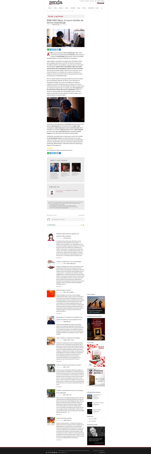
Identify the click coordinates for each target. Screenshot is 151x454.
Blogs (78, 8)
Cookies (80, 450)
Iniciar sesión (81, 215)
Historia (61, 8)
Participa (83, 450)
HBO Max (65, 24)
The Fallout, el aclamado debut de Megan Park (76, 174)
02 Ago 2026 (95, 399)
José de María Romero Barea (69, 263)
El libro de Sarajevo (97, 409)
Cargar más (65, 444)
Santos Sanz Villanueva (68, 292)
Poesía (55, 8)
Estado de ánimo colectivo (63, 290)
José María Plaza (67, 238)
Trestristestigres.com (62, 450)
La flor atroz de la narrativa (64, 418)
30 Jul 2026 (95, 405)
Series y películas (55, 16)
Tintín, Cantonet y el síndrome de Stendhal (68, 338)
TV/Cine (83, 8)
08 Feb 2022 (49, 24)
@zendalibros (75, 190)
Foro (96, 8)
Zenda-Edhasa (91, 8)
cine (62, 24)
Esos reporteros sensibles (98, 402)
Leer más (58, 257)
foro (52, 203)
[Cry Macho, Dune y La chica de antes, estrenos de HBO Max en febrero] (65, 167)
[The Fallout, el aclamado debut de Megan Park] (76, 167)
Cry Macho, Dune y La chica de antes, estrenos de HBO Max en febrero (65, 174)
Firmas (49, 8)
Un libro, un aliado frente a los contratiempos (68, 261)
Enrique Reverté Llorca (68, 340)
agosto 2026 (91, 418)
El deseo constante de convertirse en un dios (68, 365)
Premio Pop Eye (101, 450)
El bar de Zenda (96, 397)
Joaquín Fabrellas (67, 420)
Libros (66, 8)
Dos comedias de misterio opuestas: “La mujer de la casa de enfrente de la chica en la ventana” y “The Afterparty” (54, 175)
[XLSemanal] (100, 3)
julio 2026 (91, 421)
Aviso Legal (68, 450)
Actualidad (72, 8)
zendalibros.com (55, 24)
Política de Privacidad (74, 450)
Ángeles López (66, 367)
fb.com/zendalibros (59, 191)
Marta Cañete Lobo (67, 394)
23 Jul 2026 (95, 412)
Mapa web (87, 450)
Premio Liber (96, 450)
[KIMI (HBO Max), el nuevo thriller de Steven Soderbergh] (65, 38)
